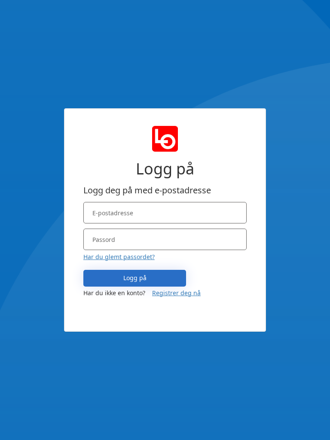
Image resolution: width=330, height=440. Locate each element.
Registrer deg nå (176, 293)
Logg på (135, 278)
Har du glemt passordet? (119, 257)
